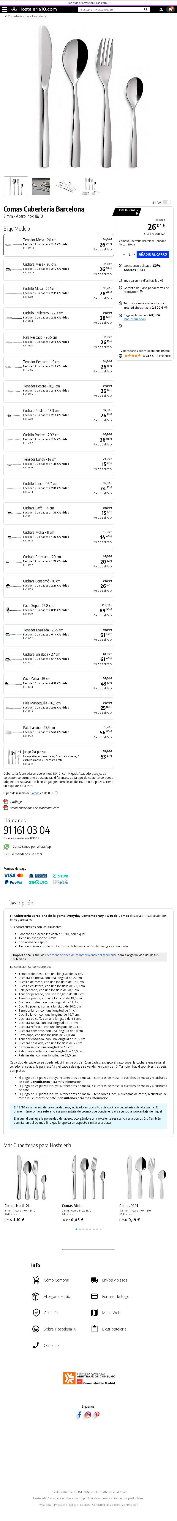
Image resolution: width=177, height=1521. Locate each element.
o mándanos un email (27, 854)
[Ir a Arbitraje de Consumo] (90, 1385)
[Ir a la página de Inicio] (34, 10)
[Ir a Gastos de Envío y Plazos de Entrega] (136, 213)
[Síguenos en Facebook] (79, 1418)
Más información (135, 319)
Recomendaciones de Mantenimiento (34, 808)
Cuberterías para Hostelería (27, 16)
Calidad (73, 1505)
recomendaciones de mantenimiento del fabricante (81, 955)
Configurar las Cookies (106, 1505)
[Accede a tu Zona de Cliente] (161, 10)
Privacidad (60, 1505)
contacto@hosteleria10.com (109, 1492)
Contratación (130, 1505)
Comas (35, 793)
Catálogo (16, 802)
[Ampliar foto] (88, 172)
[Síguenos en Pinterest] (96, 1418)
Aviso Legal (45, 1505)
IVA (157, 202)
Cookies (85, 1505)
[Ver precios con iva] (167, 202)
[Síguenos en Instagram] (88, 1418)
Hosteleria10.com (61, 1492)
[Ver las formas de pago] (35, 883)
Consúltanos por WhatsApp (31, 846)
